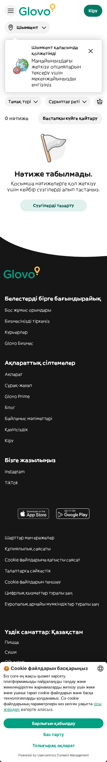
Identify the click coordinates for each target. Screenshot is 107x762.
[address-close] (91, 51)
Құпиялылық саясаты (28, 548)
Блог (10, 407)
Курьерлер (16, 332)
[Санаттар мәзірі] (11, 11)
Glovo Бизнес (19, 343)
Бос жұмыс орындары (28, 310)
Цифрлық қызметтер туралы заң (39, 593)
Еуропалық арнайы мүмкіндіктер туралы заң (52, 604)
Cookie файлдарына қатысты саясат (42, 559)
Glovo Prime (17, 396)
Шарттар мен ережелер (29, 537)
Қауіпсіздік (16, 429)
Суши (11, 652)
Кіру (9, 440)
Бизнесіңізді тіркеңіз (27, 321)
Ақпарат (14, 374)
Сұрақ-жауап (18, 385)
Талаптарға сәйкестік (28, 571)
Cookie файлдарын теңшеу (33, 582)
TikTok (11, 482)
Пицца (12, 642)
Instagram (15, 471)
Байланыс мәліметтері (28, 418)
